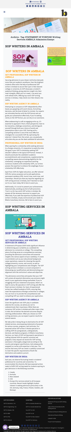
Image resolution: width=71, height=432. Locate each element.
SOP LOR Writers (16, 431)
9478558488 (35, 2)
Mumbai (41, 428)
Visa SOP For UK (30, 413)
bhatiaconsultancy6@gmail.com (35, 4)
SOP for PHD (7, 416)
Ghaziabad (25, 429)
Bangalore (53, 428)
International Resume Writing (55, 415)
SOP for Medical (8, 420)
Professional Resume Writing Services (57, 411)
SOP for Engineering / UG (10, 406)
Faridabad (14, 429)
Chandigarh (60, 428)
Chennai (24, 428)
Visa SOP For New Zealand (32, 416)
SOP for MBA (7, 413)
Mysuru (19, 429)
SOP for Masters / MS (9, 410)
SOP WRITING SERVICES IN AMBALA (25, 208)
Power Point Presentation (54, 421)
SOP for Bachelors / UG (9, 403)
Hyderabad (47, 428)
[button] (5, 25)
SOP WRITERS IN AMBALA (24, 46)
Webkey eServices (51, 431)
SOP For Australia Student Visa (33, 403)
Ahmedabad (31, 428)
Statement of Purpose (14, 245)
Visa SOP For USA (30, 410)
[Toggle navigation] (4, 12)
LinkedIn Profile (52, 418)
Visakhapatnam (33, 429)
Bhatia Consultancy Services (14, 200)
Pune (36, 428)
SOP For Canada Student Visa (33, 406)
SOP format (31, 152)
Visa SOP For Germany (31, 420)
